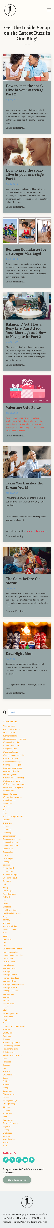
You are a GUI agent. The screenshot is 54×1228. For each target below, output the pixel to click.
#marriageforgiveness (12, 768)
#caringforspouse (10, 735)
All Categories (9, 726)
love (5, 945)
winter (5, 1142)
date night (8, 858)
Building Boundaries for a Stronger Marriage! (26, 251)
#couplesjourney (10, 748)
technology (8, 1120)
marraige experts (10, 968)
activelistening (9, 800)
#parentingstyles (10, 774)
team (5, 1116)
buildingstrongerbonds (13, 816)
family (5, 887)
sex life (6, 1071)
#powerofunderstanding (13, 777)
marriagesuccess (10, 990)
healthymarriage (10, 910)
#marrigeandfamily (11, 771)
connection (8, 848)
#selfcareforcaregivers (13, 787)
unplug (6, 1129)
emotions (7, 881)
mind (5, 1010)
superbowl (7, 1113)
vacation (6, 1136)
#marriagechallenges (12, 764)
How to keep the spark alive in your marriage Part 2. (25, 90)
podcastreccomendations (14, 1026)
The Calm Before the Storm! (23, 581)
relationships (9, 1052)
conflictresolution (10, 845)
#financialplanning (10, 752)
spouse (6, 1084)
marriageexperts (10, 987)
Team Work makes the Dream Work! (24, 485)
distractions (8, 871)
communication (9, 836)
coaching (7, 832)
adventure (7, 803)
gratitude (7, 906)
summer (6, 1110)
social (5, 1078)
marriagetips (8, 994)
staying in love (9, 1094)
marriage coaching (11, 978)
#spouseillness (9, 790)
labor (5, 936)
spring (5, 1087)
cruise (5, 855)
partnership (8, 1016)
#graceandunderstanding (14, 755)
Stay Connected (17, 1180)
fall (4, 884)
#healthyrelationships (12, 761)
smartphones (9, 1074)
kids (5, 932)
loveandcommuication (12, 948)
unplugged (7, 1133)
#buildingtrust (9, 732)
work (5, 1145)
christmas (7, 829)
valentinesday (9, 1139)
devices (6, 865)
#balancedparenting (11, 729)
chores (6, 826)
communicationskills (11, 842)
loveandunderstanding (13, 955)
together (7, 1126)
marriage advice (10, 974)
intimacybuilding (10, 926)
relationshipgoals (10, 1048)
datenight (7, 861)
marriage (7, 971)
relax (5, 1058)
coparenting (8, 852)
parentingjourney (10, 1013)
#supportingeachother (12, 797)
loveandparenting (11, 952)
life (4, 942)
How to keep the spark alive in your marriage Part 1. (25, 174)
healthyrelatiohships (12, 913)
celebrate (7, 819)
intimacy (6, 923)
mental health (9, 1003)
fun (4, 900)
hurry (5, 916)
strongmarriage (10, 1103)
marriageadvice (9, 981)
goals (5, 903)
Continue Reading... (15, 127)
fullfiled (6, 897)
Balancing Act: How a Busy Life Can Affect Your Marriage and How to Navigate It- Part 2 (26, 330)
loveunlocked (9, 961)
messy (5, 1007)
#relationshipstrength (12, 781)
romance (7, 1061)
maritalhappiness (10, 965)
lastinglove (8, 939)
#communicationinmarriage (14, 739)
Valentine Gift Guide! (23, 407)
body (5, 813)
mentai (6, 1000)
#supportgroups (10, 794)
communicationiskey (12, 839)
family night (8, 890)
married (6, 997)
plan (4, 1023)
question (7, 1036)
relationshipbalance (11, 1045)
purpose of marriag (35, 531)
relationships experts (12, 1055)
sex (4, 1068)
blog (5, 810)
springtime (7, 1091)
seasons (6, 1065)
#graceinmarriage (10, 758)
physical (6, 1020)
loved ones (8, 958)
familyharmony (9, 894)
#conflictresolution (11, 745)
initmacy (6, 919)
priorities (7, 1029)
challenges (7, 823)
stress (6, 1097)
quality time (8, 1032)
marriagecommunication (13, 984)
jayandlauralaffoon (11, 929)
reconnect (7, 1039)
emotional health (10, 877)
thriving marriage (10, 1123)
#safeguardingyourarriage (14, 784)
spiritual (6, 1081)
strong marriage (10, 1100)
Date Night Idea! (19, 654)
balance (6, 806)
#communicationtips (11, 742)
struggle (6, 1107)
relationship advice (11, 1042)
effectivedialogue (10, 874)
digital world (8, 868)
